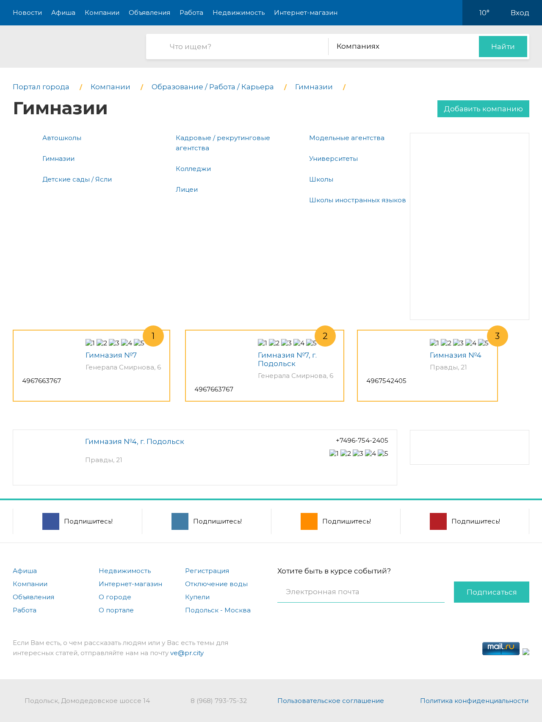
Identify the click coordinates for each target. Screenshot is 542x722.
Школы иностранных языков (357, 200)
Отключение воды (216, 584)
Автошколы (61, 138)
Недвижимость (239, 12)
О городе (115, 597)
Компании (102, 12)
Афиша (63, 12)
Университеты (333, 158)
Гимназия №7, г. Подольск (287, 359)
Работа (191, 12)
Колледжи (193, 169)
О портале (116, 610)
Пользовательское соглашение (330, 701)
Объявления (149, 12)
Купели (197, 597)
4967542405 (386, 381)
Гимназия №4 (455, 355)
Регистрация (207, 571)
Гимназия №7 (111, 355)
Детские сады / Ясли (77, 179)
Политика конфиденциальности (474, 701)
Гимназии (58, 158)
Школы (321, 179)
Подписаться (492, 592)
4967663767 (41, 381)
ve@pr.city (187, 653)
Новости (27, 12)
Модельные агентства (346, 138)
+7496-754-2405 (362, 440)
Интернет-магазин (305, 12)
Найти (503, 46)
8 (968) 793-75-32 (219, 701)
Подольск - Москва (218, 610)
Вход (520, 12)
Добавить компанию (483, 109)
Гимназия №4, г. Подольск (134, 441)
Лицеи (187, 189)
